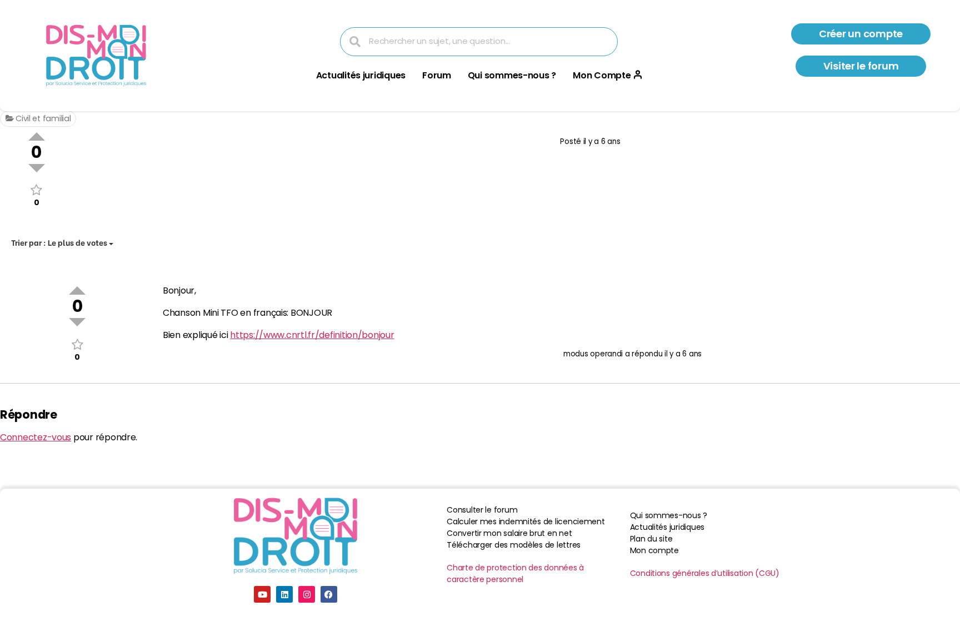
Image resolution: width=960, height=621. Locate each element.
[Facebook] (329, 594)
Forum (436, 75)
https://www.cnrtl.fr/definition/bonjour (312, 335)
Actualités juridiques (361, 75)
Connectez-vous (35, 437)
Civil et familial (42, 118)
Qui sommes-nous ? (512, 75)
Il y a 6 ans (602, 141)
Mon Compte (602, 75)
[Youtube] (262, 594)
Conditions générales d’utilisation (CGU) (704, 573)
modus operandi (593, 354)
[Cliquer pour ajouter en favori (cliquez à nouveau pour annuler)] (36, 189)
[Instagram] (306, 594)
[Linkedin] (284, 594)
